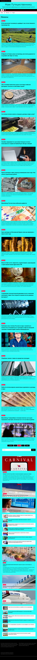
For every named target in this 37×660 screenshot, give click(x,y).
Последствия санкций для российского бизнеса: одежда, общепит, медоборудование (20, 537)
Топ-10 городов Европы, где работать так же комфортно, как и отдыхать (21, 624)
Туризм (4, 562)
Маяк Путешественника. (18, 4)
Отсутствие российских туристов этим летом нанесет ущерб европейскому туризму (19, 634)
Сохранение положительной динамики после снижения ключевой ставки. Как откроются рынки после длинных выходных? (17, 295)
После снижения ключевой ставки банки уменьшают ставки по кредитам (19, 520)
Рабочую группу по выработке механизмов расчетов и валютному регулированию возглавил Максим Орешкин (20, 529)
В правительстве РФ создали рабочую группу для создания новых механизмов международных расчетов (20, 542)
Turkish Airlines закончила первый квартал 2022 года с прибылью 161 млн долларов (18, 602)
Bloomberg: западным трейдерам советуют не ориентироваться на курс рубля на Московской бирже (20, 516)
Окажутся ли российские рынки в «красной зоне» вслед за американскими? (18, 533)
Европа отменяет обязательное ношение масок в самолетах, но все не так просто (21, 616)
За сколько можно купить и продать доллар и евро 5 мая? (18, 114)
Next (27, 445)
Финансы (3, 20)
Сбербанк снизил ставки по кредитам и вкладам (15, 358)
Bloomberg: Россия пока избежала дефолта (14, 203)
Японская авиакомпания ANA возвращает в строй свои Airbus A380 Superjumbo (20, 612)
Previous (10, 445)
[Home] (2, 10)
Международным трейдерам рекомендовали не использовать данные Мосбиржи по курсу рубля (21, 524)
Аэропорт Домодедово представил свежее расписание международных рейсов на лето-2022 (18, 587)
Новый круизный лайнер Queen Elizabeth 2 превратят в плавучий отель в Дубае (21, 621)
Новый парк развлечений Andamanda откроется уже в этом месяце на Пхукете (17, 565)
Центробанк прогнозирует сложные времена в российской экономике (15, 495)
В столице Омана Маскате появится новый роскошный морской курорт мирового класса (20, 629)
